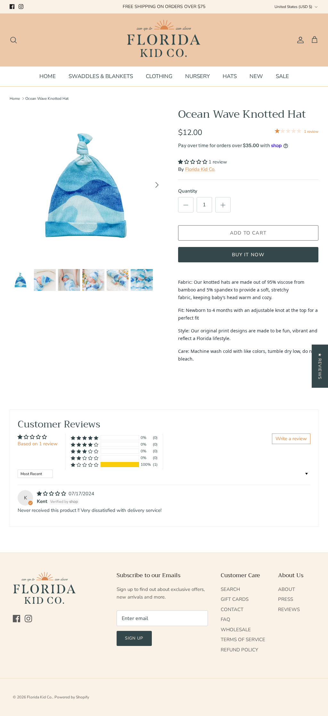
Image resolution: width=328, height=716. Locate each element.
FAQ (225, 619)
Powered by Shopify (71, 697)
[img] (52, 493)
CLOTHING (159, 76)
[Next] (157, 185)
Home (15, 98)
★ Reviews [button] (320, 366)
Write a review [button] (291, 438)
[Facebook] (12, 6)
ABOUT (286, 589)
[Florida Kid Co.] (164, 40)
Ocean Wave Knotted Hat (47, 98)
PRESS (285, 599)
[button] (193, 162)
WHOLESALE (236, 629)
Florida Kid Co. (200, 169)
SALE (282, 76)
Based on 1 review (38, 444)
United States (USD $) (293, 6)
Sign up (134, 638)
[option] (87, 185)
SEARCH (230, 589)
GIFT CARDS (235, 599)
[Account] (299, 40)
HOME (47, 76)
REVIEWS (289, 609)
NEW (256, 76)
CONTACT (232, 609)
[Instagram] (21, 6)
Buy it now (248, 254)
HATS (230, 76)
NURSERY (197, 76)
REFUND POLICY (239, 650)
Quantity (187, 191)
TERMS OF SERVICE (243, 639)
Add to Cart (248, 233)
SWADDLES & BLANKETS (101, 76)
